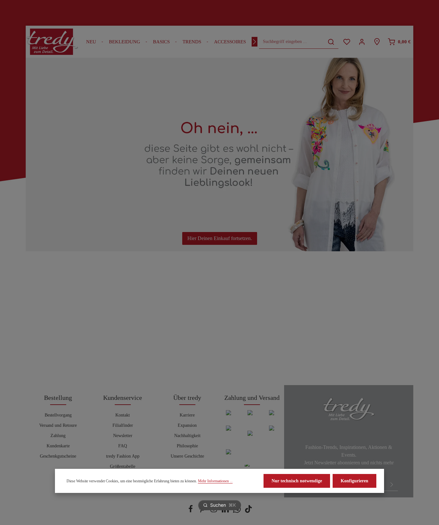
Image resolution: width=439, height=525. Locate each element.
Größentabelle (122, 466)
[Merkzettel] (347, 42)
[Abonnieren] (392, 484)
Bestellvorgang (58, 415)
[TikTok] (248, 511)
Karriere (187, 415)
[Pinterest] (202, 511)
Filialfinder (122, 425)
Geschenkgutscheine (58, 456)
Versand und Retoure (58, 425)
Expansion (187, 425)
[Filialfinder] (377, 42)
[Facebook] (191, 511)
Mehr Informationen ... (215, 481)
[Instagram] (214, 511)
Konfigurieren (354, 480)
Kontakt (122, 415)
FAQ (122, 445)
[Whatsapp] (237, 511)
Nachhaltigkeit (187, 435)
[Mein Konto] (362, 42)
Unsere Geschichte (187, 456)
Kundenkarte (58, 445)
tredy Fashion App (122, 456)
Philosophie (187, 445)
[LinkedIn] (225, 511)
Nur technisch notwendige (297, 480)
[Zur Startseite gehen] (52, 42)
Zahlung (58, 435)
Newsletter (122, 435)
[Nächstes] (254, 42)
